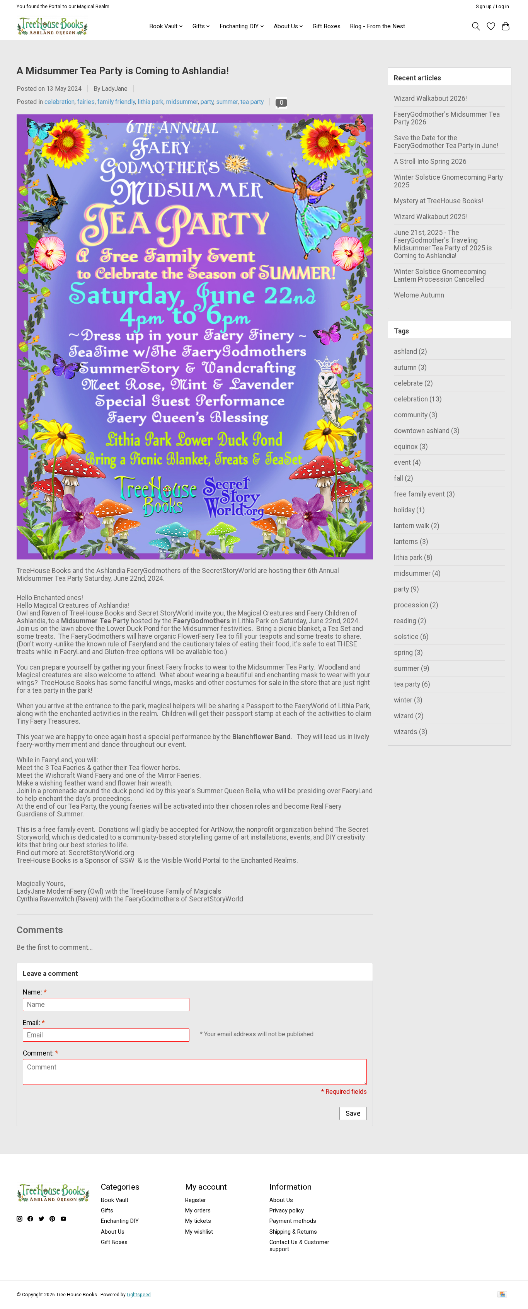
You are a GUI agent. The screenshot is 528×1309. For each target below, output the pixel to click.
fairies (86, 101)
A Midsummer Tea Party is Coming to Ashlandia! (123, 70)
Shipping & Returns (293, 1231)
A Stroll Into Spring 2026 (430, 161)
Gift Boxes (327, 26)
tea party (252, 101)
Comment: (40, 1053)
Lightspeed (139, 1294)
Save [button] (353, 1113)
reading (410, 621)
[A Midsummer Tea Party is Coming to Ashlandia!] (195, 563)
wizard (409, 716)
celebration (59, 101)
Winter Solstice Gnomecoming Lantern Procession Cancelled (440, 275)
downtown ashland (427, 431)
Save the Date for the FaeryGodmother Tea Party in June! (446, 142)
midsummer (182, 101)
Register (195, 1200)
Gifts (107, 1210)
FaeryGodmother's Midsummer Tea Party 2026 (447, 118)
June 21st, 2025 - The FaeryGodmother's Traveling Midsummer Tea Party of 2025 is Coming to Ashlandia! (443, 244)
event (407, 462)
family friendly (116, 101)
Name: (35, 992)
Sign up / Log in (492, 6)
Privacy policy (286, 1210)
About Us (112, 1231)
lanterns (411, 542)
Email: (34, 1023)
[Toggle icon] (476, 26)
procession (416, 605)
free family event (424, 494)
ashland (410, 351)
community (416, 415)
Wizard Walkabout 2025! (430, 217)
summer (227, 101)
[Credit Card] (502, 1295)
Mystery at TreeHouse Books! (438, 201)
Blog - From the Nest (377, 26)
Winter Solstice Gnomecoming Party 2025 (448, 181)
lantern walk (416, 526)
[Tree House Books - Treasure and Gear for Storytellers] (52, 26)
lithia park (151, 101)
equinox (411, 446)
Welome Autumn (419, 295)
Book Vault (114, 1200)
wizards (411, 732)
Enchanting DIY (120, 1220)
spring (408, 652)
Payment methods (292, 1220)
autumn (410, 367)
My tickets (198, 1220)
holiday (409, 510)
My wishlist (199, 1231)
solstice (411, 637)
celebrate (413, 383)
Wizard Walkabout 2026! (430, 98)
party (207, 101)
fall (403, 478)
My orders (198, 1210)
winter (408, 700)
